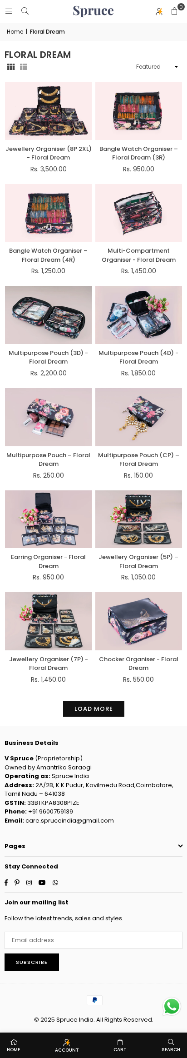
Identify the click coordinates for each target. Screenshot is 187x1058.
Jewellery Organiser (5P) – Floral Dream (138, 561)
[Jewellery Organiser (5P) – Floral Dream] (138, 519)
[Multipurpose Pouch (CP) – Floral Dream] (138, 417)
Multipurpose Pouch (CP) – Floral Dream (138, 460)
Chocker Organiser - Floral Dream (138, 664)
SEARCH (171, 1049)
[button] (174, 11)
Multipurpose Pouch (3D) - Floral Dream (48, 357)
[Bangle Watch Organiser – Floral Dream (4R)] (48, 213)
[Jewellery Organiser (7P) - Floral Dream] (48, 621)
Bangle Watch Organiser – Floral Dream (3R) (138, 153)
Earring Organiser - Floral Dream (48, 561)
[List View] (23, 67)
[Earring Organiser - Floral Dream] (48, 519)
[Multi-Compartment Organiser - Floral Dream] (138, 213)
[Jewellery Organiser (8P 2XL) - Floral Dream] (48, 111)
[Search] (25, 11)
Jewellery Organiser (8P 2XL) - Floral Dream (48, 153)
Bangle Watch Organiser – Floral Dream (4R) (48, 255)
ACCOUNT (67, 1050)
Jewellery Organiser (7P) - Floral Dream (48, 664)
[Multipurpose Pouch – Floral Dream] (48, 417)
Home (15, 31)
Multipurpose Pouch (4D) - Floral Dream (138, 357)
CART (120, 1049)
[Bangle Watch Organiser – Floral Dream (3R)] (138, 111)
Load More (93, 708)
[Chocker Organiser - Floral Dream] (138, 621)
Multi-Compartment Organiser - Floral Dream (139, 255)
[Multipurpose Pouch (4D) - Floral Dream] (138, 315)
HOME (13, 1049)
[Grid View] (11, 67)
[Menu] (8, 11)
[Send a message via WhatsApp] (171, 1006)
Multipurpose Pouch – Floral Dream (48, 460)
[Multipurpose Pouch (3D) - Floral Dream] (48, 315)
